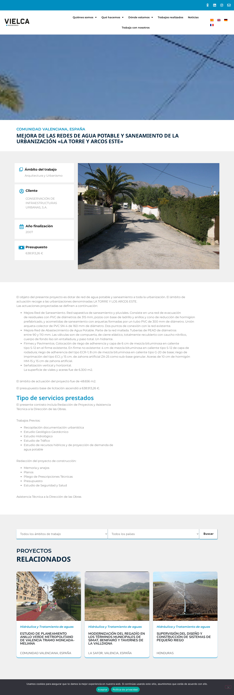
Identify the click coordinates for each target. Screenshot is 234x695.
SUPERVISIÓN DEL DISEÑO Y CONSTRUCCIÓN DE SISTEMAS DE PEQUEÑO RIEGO (184, 636)
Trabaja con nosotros (136, 27)
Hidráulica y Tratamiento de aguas (46, 627)
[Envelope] (228, 5)
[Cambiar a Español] (211, 20)
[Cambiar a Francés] (211, 24)
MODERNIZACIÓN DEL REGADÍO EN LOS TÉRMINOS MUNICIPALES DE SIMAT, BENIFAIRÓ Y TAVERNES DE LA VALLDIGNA (116, 638)
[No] (228, 687)
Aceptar (102, 689)
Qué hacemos (110, 17)
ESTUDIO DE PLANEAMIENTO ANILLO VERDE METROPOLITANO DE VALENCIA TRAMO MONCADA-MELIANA (47, 638)
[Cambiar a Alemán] (225, 20)
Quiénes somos (83, 17)
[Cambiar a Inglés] (218, 20)
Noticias (193, 17)
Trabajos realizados (170, 17)
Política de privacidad (125, 689)
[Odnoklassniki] (207, 5)
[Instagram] (221, 5)
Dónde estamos (139, 17)
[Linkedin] (214, 5)
